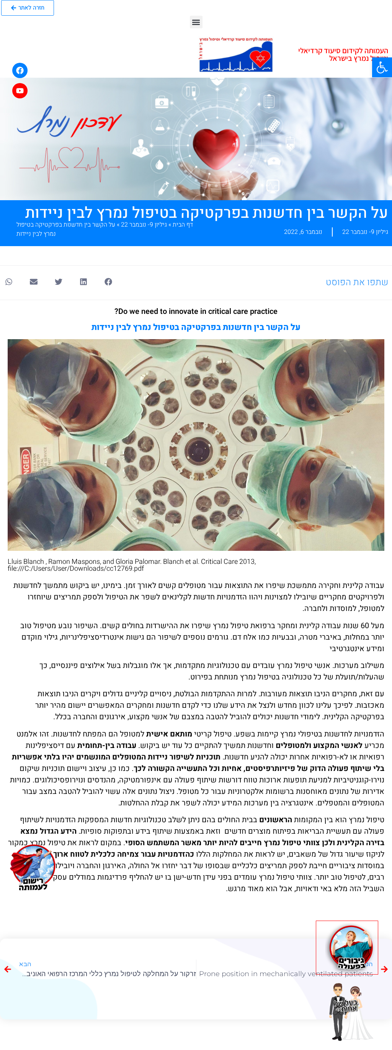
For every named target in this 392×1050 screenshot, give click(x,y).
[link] (382, 67)
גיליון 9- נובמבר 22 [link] (144, 224)
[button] (196, 22)
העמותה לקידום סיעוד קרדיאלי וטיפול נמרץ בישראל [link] (343, 54)
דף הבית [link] (183, 224)
